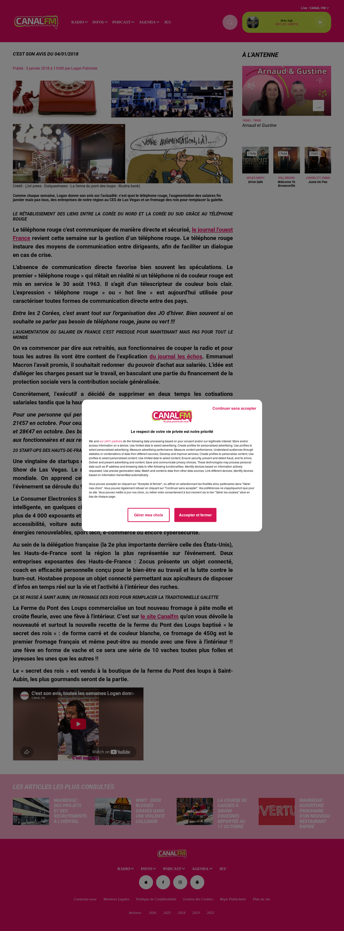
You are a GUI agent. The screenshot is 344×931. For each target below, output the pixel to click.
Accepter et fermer (195, 515)
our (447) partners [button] (110, 441)
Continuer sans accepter (234, 408)
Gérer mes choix (148, 515)
